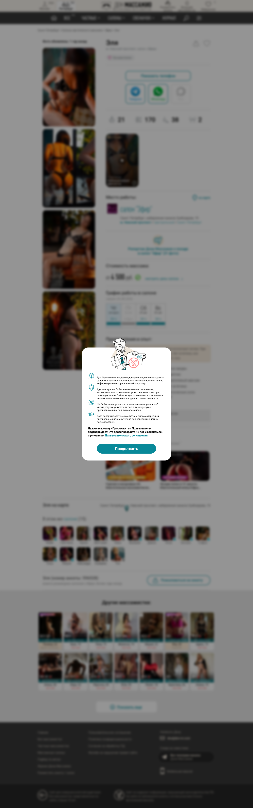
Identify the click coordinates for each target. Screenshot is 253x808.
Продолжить (126, 448)
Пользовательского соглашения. (126, 435)
